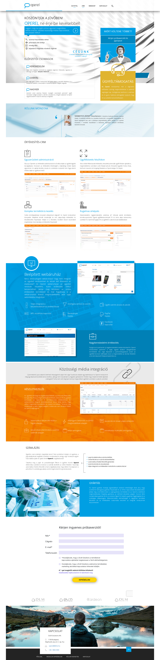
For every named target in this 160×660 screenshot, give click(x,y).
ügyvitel (74, 6)
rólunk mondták (72, 657)
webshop (92, 6)
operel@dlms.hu (54, 646)
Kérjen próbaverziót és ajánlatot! (118, 39)
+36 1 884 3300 (54, 650)
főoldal (39, 657)
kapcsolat (103, 6)
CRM (83, 6)
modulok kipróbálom (54, 657)
